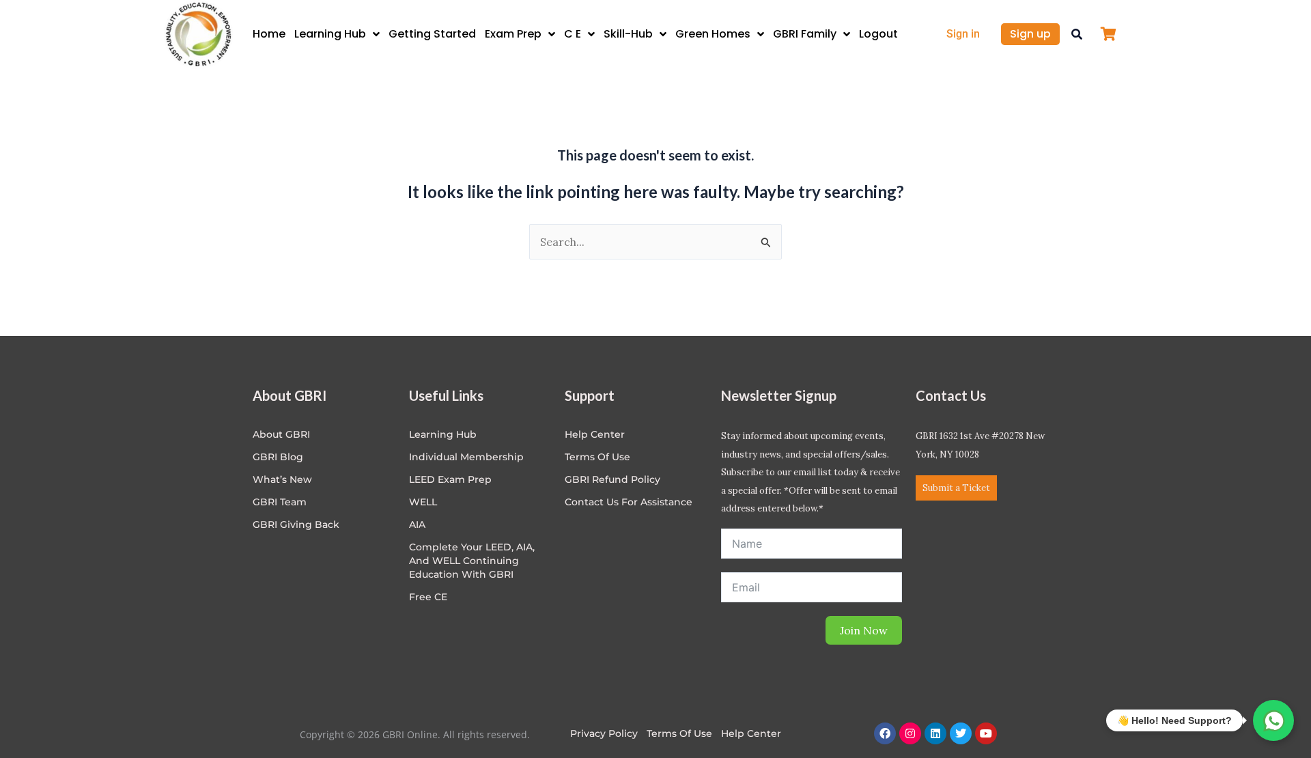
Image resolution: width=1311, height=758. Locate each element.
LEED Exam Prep (450, 479)
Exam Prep (513, 34)
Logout (878, 34)
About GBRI (281, 434)
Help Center (751, 733)
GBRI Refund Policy (612, 479)
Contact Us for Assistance (628, 502)
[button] (1076, 34)
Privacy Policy (604, 733)
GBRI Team (280, 502)
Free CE (428, 597)
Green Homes (712, 34)
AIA (417, 524)
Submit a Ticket (956, 488)
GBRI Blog (278, 457)
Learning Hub (330, 34)
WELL (423, 502)
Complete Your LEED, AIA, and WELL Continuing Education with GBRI (472, 560)
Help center (595, 434)
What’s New (282, 479)
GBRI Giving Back (296, 524)
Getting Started (432, 34)
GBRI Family (804, 34)
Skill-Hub (628, 34)
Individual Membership (466, 457)
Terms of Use (597, 457)
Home (269, 34)
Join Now (864, 630)
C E (572, 34)
